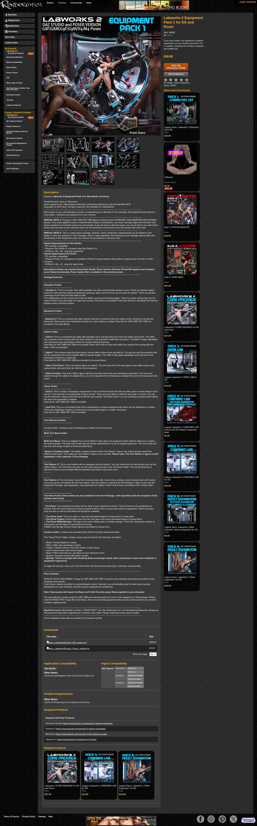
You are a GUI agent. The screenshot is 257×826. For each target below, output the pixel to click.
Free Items (12, 31)
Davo (47, 791)
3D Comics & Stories (14, 121)
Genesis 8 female (54, 723)
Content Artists (11, 43)
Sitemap (42, 816)
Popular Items (13, 20)
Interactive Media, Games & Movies (17, 132)
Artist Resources (12, 155)
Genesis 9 (50, 729)
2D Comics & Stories (14, 138)
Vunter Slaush (170, 182)
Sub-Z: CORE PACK (173, 277)
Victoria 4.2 (51, 739)
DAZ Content (11, 67)
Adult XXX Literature (14, 150)
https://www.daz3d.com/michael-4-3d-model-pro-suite (81, 734)
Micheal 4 (50, 734)
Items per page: (140, 654)
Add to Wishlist (176, 74)
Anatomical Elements (14, 57)
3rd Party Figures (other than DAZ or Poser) (18, 88)
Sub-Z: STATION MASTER (176, 227)
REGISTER (251, 2)
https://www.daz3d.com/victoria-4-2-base (77, 739)
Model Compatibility (14, 62)
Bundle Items (13, 26)
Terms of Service (11, 816)
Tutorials (9, 100)
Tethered (168, 177)
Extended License (13, 95)
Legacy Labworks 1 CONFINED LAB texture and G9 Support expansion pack (181, 429)
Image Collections (13, 126)
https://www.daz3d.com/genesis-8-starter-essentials (88, 723)
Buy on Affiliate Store (176, 66)
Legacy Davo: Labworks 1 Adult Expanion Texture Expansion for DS (181, 528)
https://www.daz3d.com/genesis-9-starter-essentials (81, 729)
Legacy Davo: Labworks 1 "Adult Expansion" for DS (134, 786)
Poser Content (12, 72)
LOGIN (242, 2)
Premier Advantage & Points (17, 163)
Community (76, 2)
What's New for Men (14, 83)
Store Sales (10, 37)
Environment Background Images (16, 144)
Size (151, 636)
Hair (8, 78)
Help (89, 2)
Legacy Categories (13, 105)
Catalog (62, 2)
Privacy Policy (28, 816)
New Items (12, 15)
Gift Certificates (12, 168)
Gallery (50, 2)
